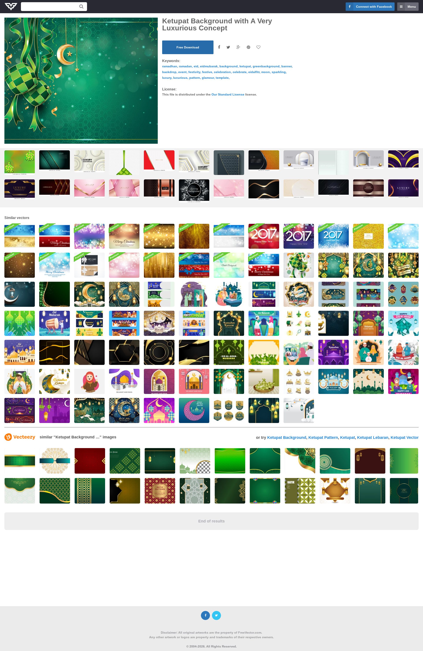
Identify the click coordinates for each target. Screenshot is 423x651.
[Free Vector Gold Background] (368, 236)
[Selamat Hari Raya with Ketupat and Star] (368, 323)
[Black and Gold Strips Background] (89, 352)
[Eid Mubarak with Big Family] (124, 323)
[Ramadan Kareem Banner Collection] (89, 323)
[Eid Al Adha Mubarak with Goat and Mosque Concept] (159, 323)
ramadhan (169, 66)
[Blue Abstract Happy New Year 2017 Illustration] (333, 236)
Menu (412, 6)
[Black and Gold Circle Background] (159, 352)
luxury (166, 77)
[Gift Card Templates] (89, 265)
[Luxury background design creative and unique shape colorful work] (403, 188)
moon (265, 72)
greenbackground (266, 66)
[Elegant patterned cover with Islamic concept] (229, 171)
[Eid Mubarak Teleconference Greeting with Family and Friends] (299, 352)
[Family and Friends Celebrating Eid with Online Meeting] (229, 294)
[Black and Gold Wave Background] (194, 352)
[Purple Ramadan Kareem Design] (333, 352)
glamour (208, 77)
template (222, 77)
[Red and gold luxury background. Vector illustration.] (54, 187)
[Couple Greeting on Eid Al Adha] (403, 352)
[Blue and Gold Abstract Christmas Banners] (19, 236)
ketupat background (286, 437)
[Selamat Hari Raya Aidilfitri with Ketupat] (403, 265)
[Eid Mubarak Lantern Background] (19, 294)
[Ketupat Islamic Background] (229, 381)
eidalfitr (254, 72)
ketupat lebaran (372, 437)
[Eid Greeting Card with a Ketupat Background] (264, 352)
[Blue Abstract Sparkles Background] (403, 236)
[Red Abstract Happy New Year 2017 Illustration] (264, 236)
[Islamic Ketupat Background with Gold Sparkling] (54, 294)
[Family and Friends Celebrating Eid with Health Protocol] (194, 294)
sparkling (279, 72)
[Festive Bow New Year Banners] (194, 265)
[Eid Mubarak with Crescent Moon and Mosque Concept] (124, 294)
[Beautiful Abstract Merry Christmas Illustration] (54, 265)
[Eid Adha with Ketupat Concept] (403, 323)
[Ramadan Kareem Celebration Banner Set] (159, 294)
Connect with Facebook (374, 6)
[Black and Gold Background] (54, 352)
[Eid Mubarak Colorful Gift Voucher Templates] (368, 294)
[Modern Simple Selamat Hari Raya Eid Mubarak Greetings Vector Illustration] (124, 381)
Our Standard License (228, 94)
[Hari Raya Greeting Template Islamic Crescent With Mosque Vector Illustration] (194, 410)
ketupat (245, 66)
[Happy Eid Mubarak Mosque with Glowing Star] (19, 352)
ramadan (185, 66)
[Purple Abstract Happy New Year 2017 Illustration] (299, 236)
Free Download (187, 47)
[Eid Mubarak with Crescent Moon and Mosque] (89, 294)
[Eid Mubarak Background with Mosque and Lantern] (368, 381)
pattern (194, 77)
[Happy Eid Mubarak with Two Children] (403, 381)
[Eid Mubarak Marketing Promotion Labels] (403, 294)
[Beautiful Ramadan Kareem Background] (229, 323)
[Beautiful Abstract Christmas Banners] (264, 265)
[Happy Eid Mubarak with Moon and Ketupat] (368, 265)
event (182, 72)
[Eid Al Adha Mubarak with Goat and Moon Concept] (124, 410)
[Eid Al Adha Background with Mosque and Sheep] (333, 381)
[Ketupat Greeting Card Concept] (54, 410)
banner (286, 66)
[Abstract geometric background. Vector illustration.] (333, 166)
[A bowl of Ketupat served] (264, 381)
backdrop (169, 72)
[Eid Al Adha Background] (333, 323)
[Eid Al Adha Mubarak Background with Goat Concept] (89, 410)
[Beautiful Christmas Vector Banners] (54, 236)
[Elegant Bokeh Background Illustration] (229, 265)
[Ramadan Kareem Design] (368, 352)
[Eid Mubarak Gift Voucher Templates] (333, 294)
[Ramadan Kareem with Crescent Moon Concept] (54, 381)
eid (196, 66)
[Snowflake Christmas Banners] (229, 236)
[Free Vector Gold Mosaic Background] (194, 236)
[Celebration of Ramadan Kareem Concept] (299, 294)
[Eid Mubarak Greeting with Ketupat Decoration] (229, 352)
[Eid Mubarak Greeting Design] (264, 323)
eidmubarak (209, 66)
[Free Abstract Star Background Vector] (19, 265)
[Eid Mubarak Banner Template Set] (264, 294)
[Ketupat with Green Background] (19, 323)
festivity (194, 72)
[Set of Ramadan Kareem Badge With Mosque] (299, 381)
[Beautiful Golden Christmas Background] (124, 236)
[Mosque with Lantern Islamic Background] (299, 410)
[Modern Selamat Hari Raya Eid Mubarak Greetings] (159, 381)
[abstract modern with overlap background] (54, 160)
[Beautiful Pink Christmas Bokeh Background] (124, 265)
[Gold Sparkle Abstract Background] (159, 236)
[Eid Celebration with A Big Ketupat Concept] (299, 265)
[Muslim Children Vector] (89, 381)
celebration (222, 72)
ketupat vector (405, 437)
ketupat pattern (323, 437)
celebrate (240, 72)
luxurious (180, 77)
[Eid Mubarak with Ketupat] (159, 410)
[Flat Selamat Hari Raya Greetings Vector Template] (194, 381)
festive (207, 72)
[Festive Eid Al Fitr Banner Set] (194, 323)
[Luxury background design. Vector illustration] (333, 187)
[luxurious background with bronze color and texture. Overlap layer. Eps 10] (159, 188)
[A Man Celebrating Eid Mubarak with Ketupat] (19, 381)
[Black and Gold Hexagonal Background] (124, 352)
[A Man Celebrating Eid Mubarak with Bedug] (54, 323)
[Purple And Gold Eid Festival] (19, 410)
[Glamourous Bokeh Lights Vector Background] (89, 236)
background (228, 66)
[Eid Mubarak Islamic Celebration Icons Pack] (299, 323)
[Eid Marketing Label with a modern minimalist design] (229, 410)
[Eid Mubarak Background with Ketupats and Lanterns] (333, 265)
